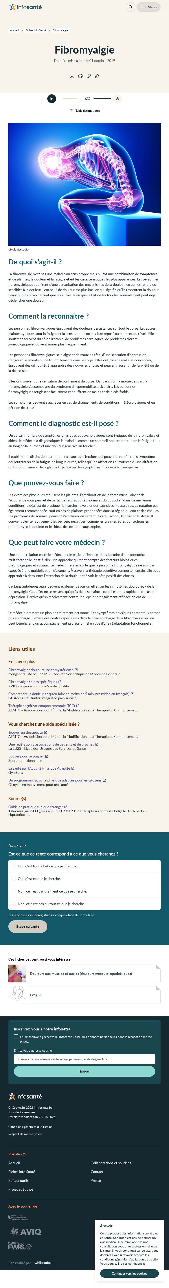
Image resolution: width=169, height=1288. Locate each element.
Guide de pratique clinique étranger (35, 806)
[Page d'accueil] (25, 7)
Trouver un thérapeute (25, 732)
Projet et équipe (20, 1189)
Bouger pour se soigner (26, 756)
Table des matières (87, 110)
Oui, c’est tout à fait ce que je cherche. (47, 866)
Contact (97, 1171)
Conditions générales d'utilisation (30, 1127)
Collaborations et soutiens (111, 1162)
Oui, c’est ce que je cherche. (39, 878)
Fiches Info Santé (21, 1171)
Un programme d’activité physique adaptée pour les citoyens (54, 780)
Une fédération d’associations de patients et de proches (51, 744)
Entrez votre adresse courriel (33, 1050)
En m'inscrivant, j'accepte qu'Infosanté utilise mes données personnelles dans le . (86, 1039)
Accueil (14, 1162)
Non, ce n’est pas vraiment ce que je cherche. (52, 891)
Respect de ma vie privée (25, 1134)
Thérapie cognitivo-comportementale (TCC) (41, 705)
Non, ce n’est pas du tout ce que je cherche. (51, 903)
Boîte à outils (18, 1180)
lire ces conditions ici (132, 1263)
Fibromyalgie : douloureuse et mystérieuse (40, 669)
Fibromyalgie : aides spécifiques (32, 681)
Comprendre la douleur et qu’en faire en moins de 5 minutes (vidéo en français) (68, 693)
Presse (96, 1180)
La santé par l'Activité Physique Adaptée (39, 768)
